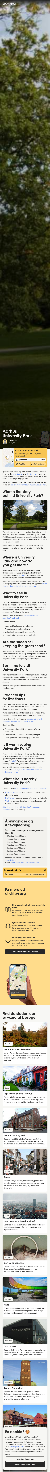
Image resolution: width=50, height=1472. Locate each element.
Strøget (22, 575)
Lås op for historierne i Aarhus (25, 952)
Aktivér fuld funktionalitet (25, 1464)
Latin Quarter (18, 474)
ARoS (14, 761)
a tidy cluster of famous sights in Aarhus (30, 788)
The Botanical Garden (13, 793)
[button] (46, 3)
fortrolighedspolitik (17, 1447)
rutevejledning (10, 860)
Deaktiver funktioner (25, 1459)
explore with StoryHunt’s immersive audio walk (28, 485)
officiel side (25, 863)
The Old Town (31, 474)
